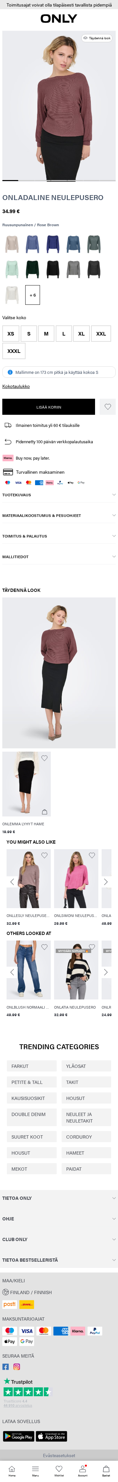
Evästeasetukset (59, 1455)
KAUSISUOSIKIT (28, 1098)
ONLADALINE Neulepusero (53, 197)
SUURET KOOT (27, 1136)
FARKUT (20, 1066)
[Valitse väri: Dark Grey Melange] (94, 269)
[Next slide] (105, 881)
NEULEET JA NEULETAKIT (79, 1117)
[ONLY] (59, 21)
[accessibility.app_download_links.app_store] (51, 1441)
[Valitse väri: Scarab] (32, 269)
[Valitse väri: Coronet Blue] (73, 244)
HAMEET (75, 1152)
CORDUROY (79, 1136)
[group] (29, 888)
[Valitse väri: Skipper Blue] (53, 244)
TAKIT (72, 1082)
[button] (59, 4)
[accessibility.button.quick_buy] (44, 812)
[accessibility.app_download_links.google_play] (18, 1441)
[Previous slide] (12, 881)
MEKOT (19, 1168)
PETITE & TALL (27, 1082)
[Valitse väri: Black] (53, 269)
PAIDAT (74, 1168)
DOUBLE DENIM (28, 1114)
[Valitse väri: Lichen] (12, 269)
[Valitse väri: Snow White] (12, 295)
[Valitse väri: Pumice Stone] (12, 244)
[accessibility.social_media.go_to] (5, 1368)
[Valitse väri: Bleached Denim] (32, 244)
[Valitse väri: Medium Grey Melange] (73, 269)
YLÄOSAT (76, 1066)
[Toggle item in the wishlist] (108, 407)
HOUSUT (75, 1098)
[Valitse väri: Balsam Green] (94, 244)
